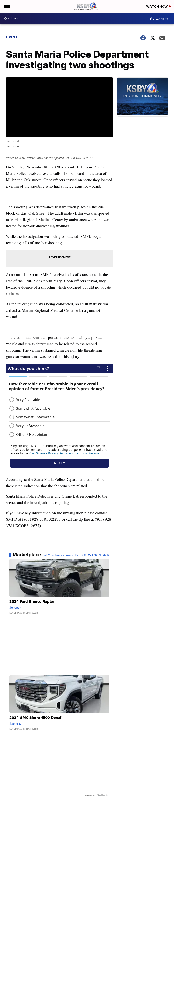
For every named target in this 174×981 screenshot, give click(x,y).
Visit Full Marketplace (95, 554)
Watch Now (157, 6)
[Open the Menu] (7, 6)
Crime (12, 37)
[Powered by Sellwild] (103, 795)
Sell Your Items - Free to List (61, 555)
